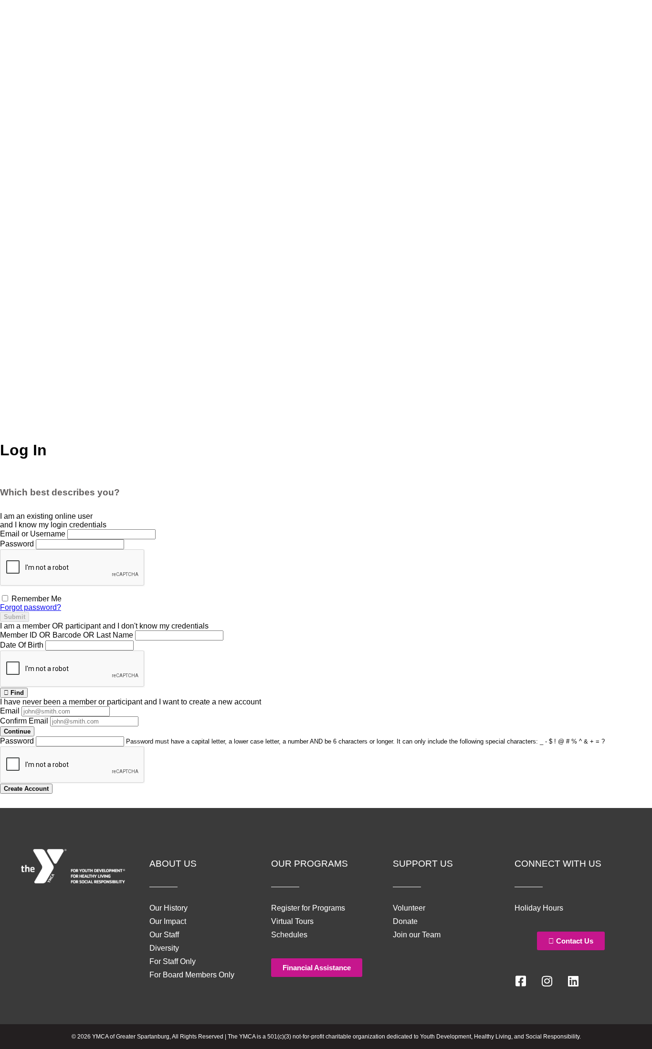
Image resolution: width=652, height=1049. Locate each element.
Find (16, 692)
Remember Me (36, 599)
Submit (14, 616)
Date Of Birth (21, 645)
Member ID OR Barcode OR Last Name (66, 635)
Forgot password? (30, 607)
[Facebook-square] (521, 981)
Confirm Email (24, 721)
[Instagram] (547, 981)
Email (10, 711)
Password (17, 544)
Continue (17, 731)
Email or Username (32, 534)
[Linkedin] (573, 981)
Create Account (26, 788)
